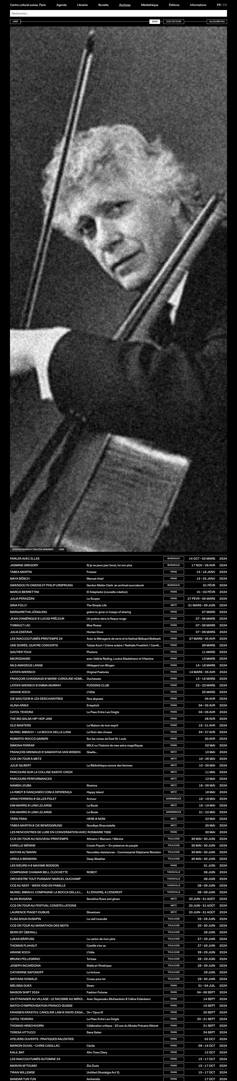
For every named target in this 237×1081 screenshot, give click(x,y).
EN (225, 5)
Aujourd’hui (217, 21)
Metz (174, 605)
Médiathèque (149, 5)
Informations (198, 5)
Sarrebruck (173, 798)
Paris (174, 571)
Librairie (82, 5)
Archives (124, 5)
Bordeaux (174, 558)
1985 (15, 21)
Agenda (61, 5)
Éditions (174, 5)
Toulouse (174, 838)
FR (219, 5)
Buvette (103, 5)
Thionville (173, 872)
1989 (61, 549)
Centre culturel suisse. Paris (28, 5)
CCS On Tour (173, 21)
